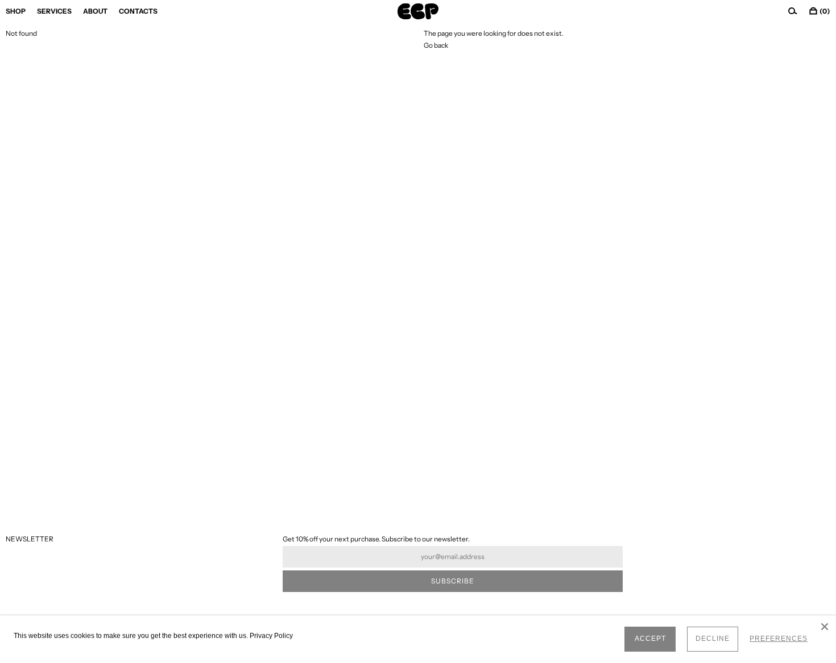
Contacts (138, 11)
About (95, 11)
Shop (16, 11)
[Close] (824, 626)
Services (54, 11)
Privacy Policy (271, 636)
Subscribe (452, 581)
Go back (436, 45)
